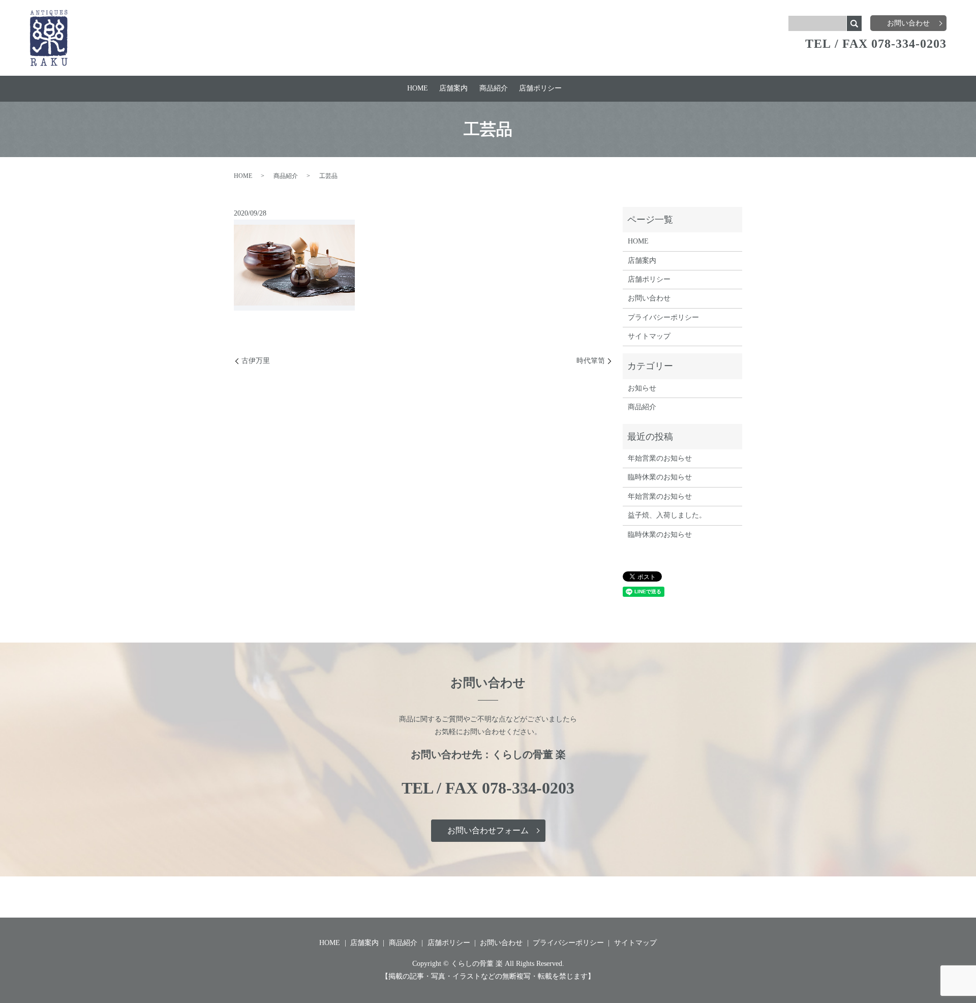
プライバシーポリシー (663, 317)
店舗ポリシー (540, 88)
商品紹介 (493, 88)
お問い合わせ (908, 23)
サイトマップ (649, 336)
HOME (417, 88)
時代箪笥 (590, 360)
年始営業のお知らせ (660, 458)
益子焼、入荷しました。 (667, 515)
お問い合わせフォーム (488, 830)
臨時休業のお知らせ (660, 477)
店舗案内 (453, 88)
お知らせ (642, 388)
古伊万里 (255, 360)
